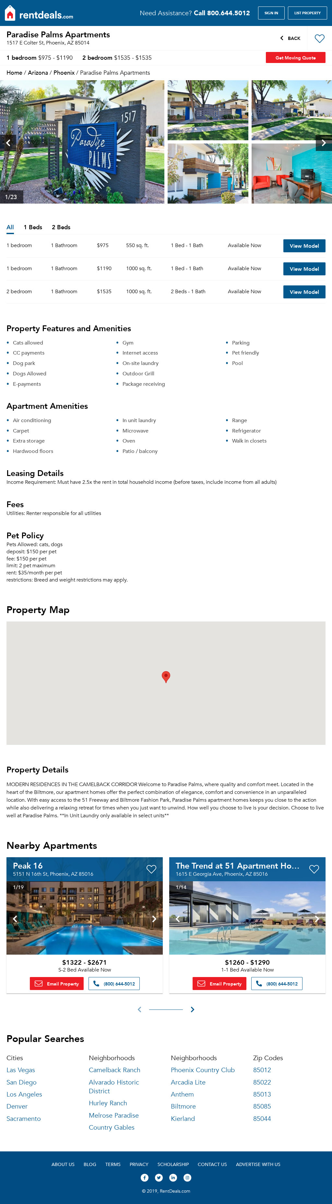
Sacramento (23, 1119)
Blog (90, 1164)
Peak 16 (28, 865)
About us (63, 1164)
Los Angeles (24, 1094)
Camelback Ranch (114, 1070)
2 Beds (61, 227)
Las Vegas (20, 1070)
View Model (304, 245)
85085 (262, 1106)
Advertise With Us (258, 1164)
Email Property (62, 983)
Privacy (139, 1164)
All (10, 227)
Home (14, 72)
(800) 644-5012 (118, 983)
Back (294, 38)
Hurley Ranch (108, 1103)
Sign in (271, 13)
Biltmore (183, 1106)
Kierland (183, 1119)
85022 (262, 1082)
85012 (262, 1070)
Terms (113, 1164)
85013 (262, 1094)
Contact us (212, 1164)
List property (307, 13)
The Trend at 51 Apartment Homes (241, 865)
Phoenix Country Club (203, 1070)
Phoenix (64, 72)
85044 (262, 1119)
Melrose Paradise (114, 1115)
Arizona (38, 72)
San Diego (21, 1082)
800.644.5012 (222, 12)
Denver (17, 1106)
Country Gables (112, 1127)
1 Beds (33, 227)
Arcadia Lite (188, 1082)
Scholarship (173, 1164)
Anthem (182, 1094)
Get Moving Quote (296, 57)
